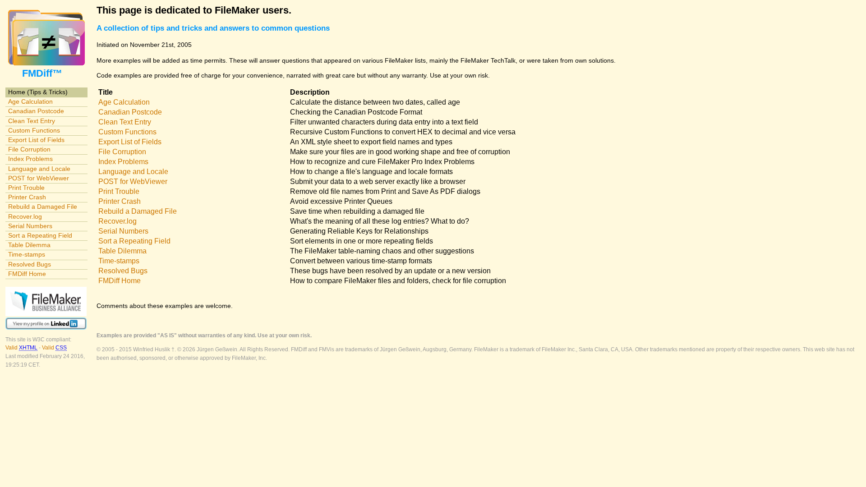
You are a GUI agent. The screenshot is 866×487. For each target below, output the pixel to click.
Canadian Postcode (36, 111)
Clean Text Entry (31, 120)
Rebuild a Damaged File (42, 206)
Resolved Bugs (29, 264)
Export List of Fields (36, 139)
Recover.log (25, 216)
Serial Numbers (30, 226)
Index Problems (30, 158)
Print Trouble (26, 187)
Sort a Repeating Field (40, 235)
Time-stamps (26, 254)
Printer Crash (27, 197)
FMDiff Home (27, 273)
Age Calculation (30, 101)
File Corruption (29, 149)
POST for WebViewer (38, 178)
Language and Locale (39, 168)
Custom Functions (34, 130)
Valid (21, 348)
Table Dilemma (29, 244)
